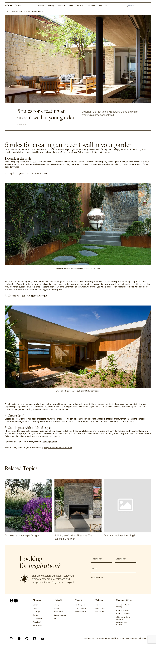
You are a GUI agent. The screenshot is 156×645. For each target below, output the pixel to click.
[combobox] (137, 5)
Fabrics (56, 618)
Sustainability (37, 625)
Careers (35, 608)
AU (139, 638)
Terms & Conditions (111, 638)
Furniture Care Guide (123, 614)
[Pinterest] (26, 638)
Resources (103, 5)
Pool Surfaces (58, 612)
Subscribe (95, 577)
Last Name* (121, 559)
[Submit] (127, 6)
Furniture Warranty (122, 610)
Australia (98, 605)
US (145, 638)
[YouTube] (42, 638)
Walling (51, 5)
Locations (91, 5)
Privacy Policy (124, 638)
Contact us (36, 605)
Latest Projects (80, 605)
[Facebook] (19, 638)
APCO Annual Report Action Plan (123, 618)
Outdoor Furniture (60, 615)
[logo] (13, 5)
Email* (94, 568)
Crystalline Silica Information (121, 623)
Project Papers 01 (81, 608)
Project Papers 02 (81, 612)
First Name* (97, 559)
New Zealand (99, 612)
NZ (142, 638)
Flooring (41, 5)
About (71, 5)
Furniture (61, 5)
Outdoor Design (10, 11)
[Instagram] (11, 638)
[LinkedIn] (34, 638)
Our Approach (37, 618)
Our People (36, 612)
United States (99, 608)
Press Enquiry (37, 622)
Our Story (36, 615)
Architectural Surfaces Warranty (123, 606)
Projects (80, 5)
